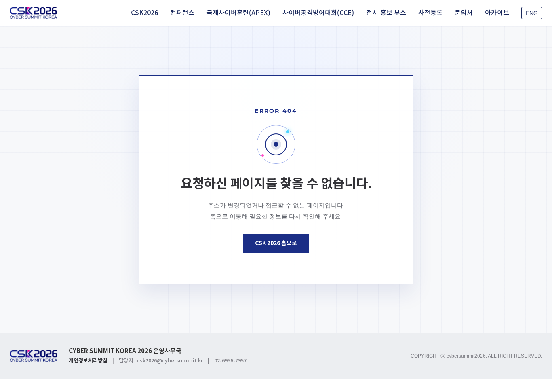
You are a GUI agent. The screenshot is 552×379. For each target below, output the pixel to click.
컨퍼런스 (182, 13)
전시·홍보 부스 (386, 13)
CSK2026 (144, 13)
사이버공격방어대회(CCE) (318, 13)
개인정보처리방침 (88, 361)
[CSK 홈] (33, 13)
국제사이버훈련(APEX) (238, 13)
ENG (532, 13)
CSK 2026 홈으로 (276, 243)
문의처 (464, 13)
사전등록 (430, 13)
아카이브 (497, 13)
